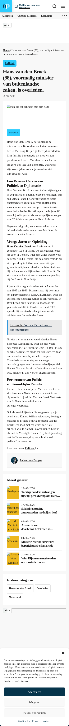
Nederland (15, 597)
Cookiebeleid (24, 721)
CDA (15, 150)
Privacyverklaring (40, 721)
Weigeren (34, 702)
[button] (63, 653)
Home (6, 50)
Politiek (10, 63)
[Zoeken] (54, 6)
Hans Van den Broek (19, 246)
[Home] (6, 6)
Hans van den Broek (20, 588)
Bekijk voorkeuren (34, 712)
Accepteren (34, 691)
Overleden (42, 588)
